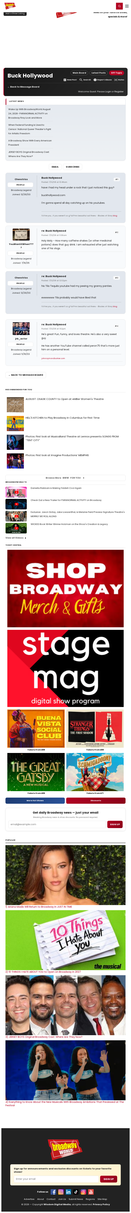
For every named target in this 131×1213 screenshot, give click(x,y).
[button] (119, 6)
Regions (90, 1199)
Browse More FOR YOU (63, 477)
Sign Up (109, 1179)
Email (55, 166)
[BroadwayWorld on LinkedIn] (68, 1192)
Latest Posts (99, 72)
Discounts (96, 800)
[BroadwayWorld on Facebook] (53, 1192)
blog (115, 215)
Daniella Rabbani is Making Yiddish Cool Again (56, 488)
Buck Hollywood (51, 178)
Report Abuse (104, 80)
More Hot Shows (35, 800)
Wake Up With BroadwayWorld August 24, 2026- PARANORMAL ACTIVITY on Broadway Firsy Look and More (29, 113)
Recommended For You (18, 389)
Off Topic (116, 72)
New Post (72, 80)
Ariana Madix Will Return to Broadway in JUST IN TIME (38, 906)
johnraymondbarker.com (53, 358)
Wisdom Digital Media (57, 1204)
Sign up (115, 824)
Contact (51, 1199)
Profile (20, 184)
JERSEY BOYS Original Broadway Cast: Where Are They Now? (43, 1037)
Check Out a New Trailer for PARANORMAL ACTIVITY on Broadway (66, 500)
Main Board (79, 72)
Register (101, 6)
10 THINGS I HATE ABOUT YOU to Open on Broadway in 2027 (43, 972)
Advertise (29, 1199)
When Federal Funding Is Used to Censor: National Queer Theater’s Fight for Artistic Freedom (29, 129)
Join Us (62, 1199)
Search (87, 80)
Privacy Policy (101, 1204)
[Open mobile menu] (126, 6)
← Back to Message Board (23, 86)
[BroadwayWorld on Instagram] (61, 1192)
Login (110, 6)
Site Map (102, 1199)
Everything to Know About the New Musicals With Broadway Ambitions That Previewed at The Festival (64, 1103)
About (40, 1199)
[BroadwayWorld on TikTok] (76, 1192)
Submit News (76, 1199)
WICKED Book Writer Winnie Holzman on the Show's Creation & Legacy (69, 524)
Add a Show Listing (15, 13)
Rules (121, 80)
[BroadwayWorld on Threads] (83, 1192)
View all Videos (14, 537)
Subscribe (72, 166)
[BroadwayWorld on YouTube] (91, 1192)
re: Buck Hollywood (53, 230)
